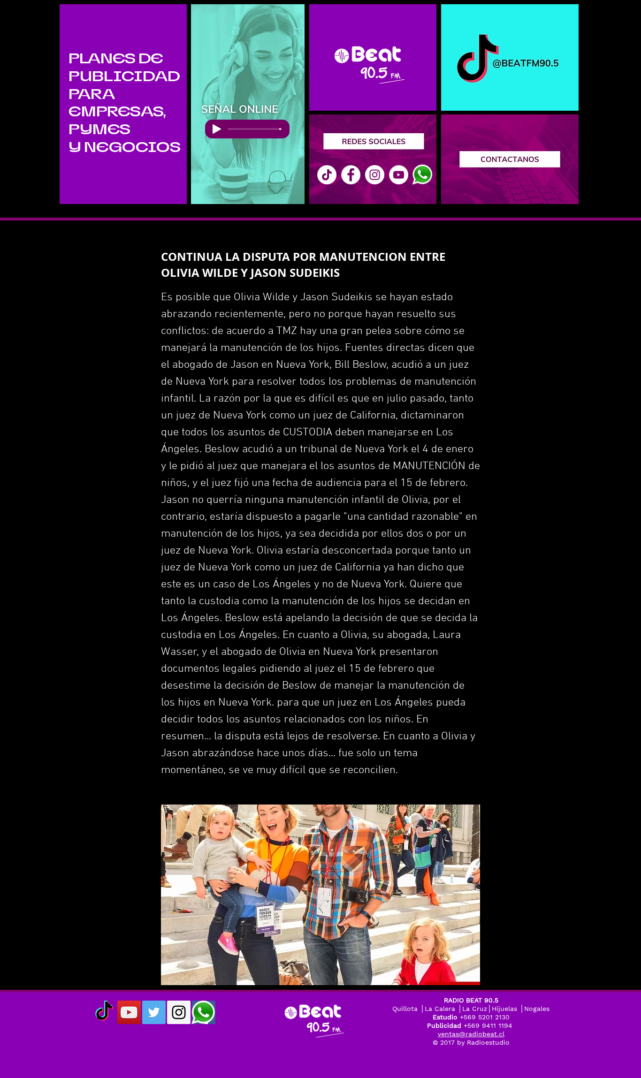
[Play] (217, 129)
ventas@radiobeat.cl (471, 1034)
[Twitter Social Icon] (154, 1012)
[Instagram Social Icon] (179, 1012)
